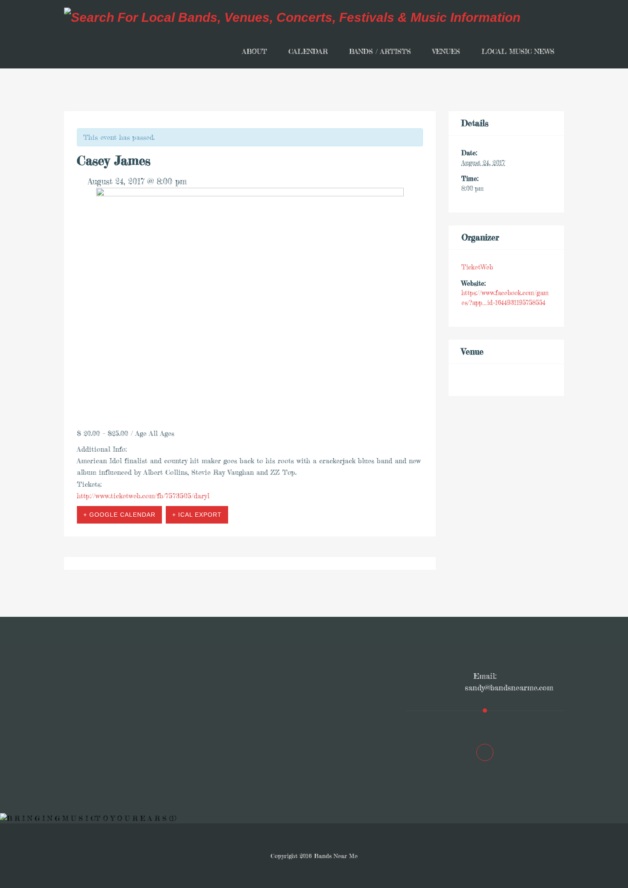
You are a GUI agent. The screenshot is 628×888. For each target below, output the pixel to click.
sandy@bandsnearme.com (509, 687)
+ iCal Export (197, 514)
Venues (446, 51)
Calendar (308, 51)
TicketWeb (477, 267)
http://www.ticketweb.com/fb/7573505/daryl (143, 495)
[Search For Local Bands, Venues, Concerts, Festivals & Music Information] (292, 17)
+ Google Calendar (119, 514)
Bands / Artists (380, 51)
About (254, 51)
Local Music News (518, 51)
